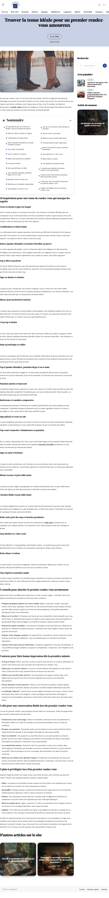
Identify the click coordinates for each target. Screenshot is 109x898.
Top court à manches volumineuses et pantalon (56, 128)
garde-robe (16, 107)
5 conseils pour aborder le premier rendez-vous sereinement (52, 169)
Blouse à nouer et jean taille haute (54, 138)
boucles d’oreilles (46, 444)
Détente (90, 90)
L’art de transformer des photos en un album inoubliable (18, 859)
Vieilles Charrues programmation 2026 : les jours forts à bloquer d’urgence (97, 95)
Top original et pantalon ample (53, 163)
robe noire (49, 522)
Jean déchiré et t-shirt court (53, 154)
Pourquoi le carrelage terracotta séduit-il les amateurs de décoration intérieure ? (55, 860)
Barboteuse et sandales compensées (21, 184)
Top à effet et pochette (16, 149)
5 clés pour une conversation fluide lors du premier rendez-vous (54, 182)
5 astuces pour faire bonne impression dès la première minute (54, 176)
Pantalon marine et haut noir (18, 179)
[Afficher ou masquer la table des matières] (47, 120)
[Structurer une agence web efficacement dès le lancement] (81, 83)
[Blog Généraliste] (15, 5)
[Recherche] (99, 5)
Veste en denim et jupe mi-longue (20, 133)
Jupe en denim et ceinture (17, 154)
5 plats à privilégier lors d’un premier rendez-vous (53, 189)
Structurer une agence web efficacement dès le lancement (97, 84)
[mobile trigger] (4, 5)
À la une (54, 36)
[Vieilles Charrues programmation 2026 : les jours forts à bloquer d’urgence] (81, 94)
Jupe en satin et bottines (51, 133)
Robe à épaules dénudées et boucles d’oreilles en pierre (20, 144)
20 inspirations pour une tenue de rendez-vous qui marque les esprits (18, 128)
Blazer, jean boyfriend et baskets (19, 159)
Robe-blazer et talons (50, 159)
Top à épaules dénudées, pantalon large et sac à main (20, 174)
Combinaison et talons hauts (18, 138)
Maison (92, 120)
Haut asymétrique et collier (17, 168)
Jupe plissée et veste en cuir (18, 189)
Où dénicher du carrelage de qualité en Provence (93, 124)
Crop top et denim (14, 163)
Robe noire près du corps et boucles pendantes (55, 148)
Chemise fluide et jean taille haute (55, 143)
